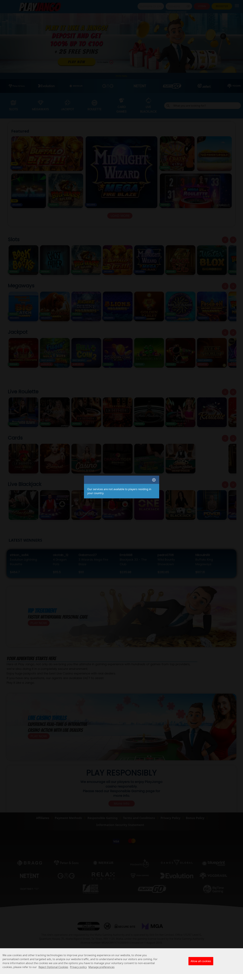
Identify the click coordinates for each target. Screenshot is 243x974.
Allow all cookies (201, 961)
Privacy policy (78, 967)
